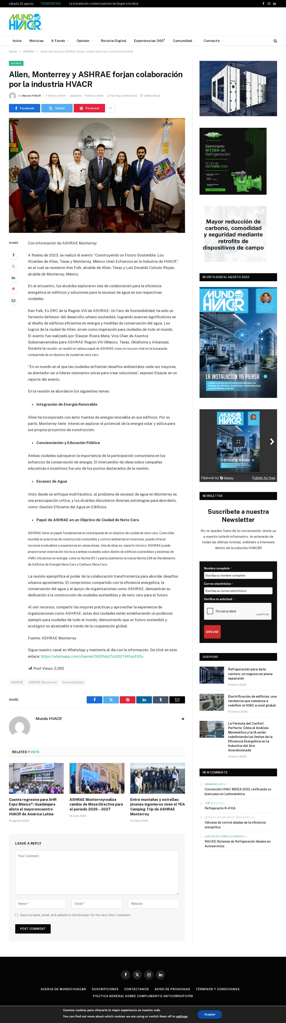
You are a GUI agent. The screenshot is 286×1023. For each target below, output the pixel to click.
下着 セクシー (213, 803)
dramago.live (214, 784)
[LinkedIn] (13, 277)
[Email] (13, 300)
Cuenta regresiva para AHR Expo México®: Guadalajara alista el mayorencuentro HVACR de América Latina (119, 3)
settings (181, 1016)
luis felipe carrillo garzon (224, 836)
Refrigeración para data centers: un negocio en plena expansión (250, 674)
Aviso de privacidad (172, 989)
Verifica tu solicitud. (219, 599)
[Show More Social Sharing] (110, 108)
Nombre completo (218, 568)
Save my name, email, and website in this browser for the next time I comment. (75, 915)
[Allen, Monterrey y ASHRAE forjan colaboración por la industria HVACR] (97, 175)
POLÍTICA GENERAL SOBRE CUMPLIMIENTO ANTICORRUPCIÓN (143, 996)
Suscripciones (105, 989)
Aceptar (209, 1014)
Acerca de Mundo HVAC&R (63, 989)
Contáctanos (136, 989)
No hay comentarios (124, 95)
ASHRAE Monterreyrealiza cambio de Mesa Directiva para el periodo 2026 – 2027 (96, 805)
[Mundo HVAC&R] (26, 21)
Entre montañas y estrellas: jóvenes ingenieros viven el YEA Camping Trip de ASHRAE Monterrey (157, 807)
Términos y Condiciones (218, 989)
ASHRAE (16, 63)
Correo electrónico (218, 584)
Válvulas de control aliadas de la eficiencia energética (235, 825)
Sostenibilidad (73, 682)
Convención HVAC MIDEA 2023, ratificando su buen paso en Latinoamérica (238, 791)
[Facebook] (13, 254)
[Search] (275, 40)
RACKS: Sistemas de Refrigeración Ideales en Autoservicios (238, 844)
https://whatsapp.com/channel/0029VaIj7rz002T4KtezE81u (92, 656)
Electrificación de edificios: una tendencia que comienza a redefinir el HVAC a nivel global (252, 701)
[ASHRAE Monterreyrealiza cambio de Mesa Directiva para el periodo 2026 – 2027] (96, 778)
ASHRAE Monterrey (43, 682)
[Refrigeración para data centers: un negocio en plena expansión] (212, 675)
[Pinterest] (13, 289)
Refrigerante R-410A (220, 808)
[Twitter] (13, 266)
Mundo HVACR (31, 95)
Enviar (212, 632)
